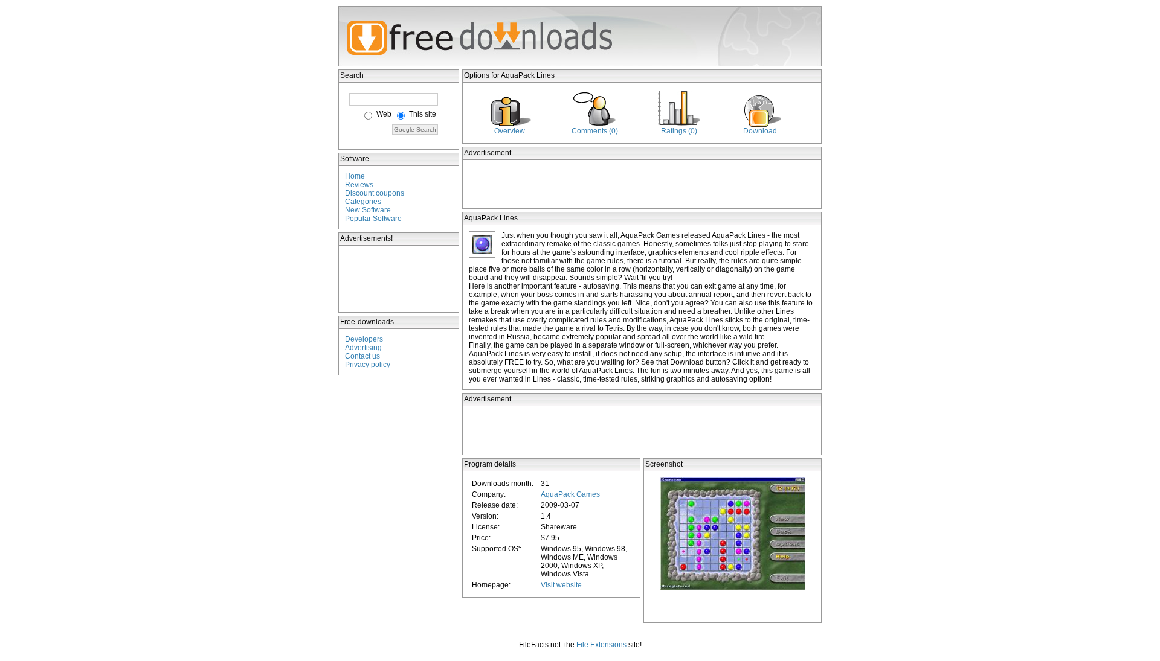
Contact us (362, 356)
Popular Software (373, 218)
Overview (509, 131)
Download (760, 131)
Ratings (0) (679, 131)
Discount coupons (374, 193)
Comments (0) (595, 131)
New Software (368, 210)
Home (355, 176)
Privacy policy (367, 364)
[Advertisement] (399, 279)
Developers (364, 339)
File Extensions (601, 644)
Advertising (363, 347)
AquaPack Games (570, 494)
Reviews (359, 184)
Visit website (561, 585)
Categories (363, 201)
